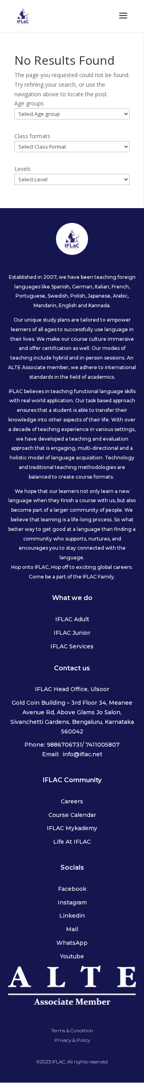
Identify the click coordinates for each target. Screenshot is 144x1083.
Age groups (29, 103)
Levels (22, 169)
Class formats (32, 136)
